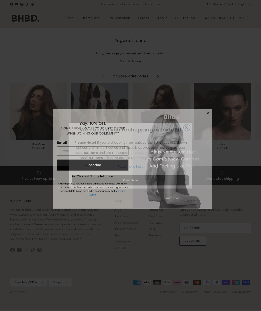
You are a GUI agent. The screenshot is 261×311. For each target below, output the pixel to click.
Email (62, 139)
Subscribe (92, 161)
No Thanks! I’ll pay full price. (93, 172)
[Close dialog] (207, 109)
